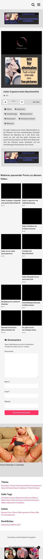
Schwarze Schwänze (24, 500)
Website (7, 401)
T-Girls (29, 488)
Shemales (4, 485)
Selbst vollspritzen (7, 503)
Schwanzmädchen (23, 485)
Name (7, 382)
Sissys (3, 488)
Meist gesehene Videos (26, 512)
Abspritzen (21, 109)
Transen (12, 485)
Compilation (19, 503)
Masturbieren (27, 114)
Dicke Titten (11, 500)
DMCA (13, 525)
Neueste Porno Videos (9, 512)
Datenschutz (5, 525)
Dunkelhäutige (11, 114)
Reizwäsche (10, 119)
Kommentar (9, 351)
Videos (9, 109)
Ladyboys (22, 488)
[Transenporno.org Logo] (16, 5)
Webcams (10, 123)
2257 (19, 525)
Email (7, 392)
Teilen (37, 102)
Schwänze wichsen (27, 119)
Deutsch (36, 500)
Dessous (28, 498)
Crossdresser (36, 485)
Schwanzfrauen (12, 488)
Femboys (36, 488)
